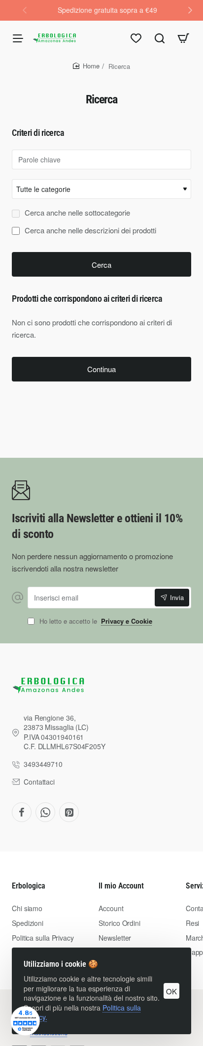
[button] (190, 10)
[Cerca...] (159, 38)
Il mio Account (121, 885)
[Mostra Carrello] (183, 38)
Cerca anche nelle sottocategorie (76, 213)
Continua (101, 369)
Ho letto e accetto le (94, 621)
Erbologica (28, 885)
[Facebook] (22, 812)
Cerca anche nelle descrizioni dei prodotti (89, 230)
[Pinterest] (69, 812)
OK (171, 991)
